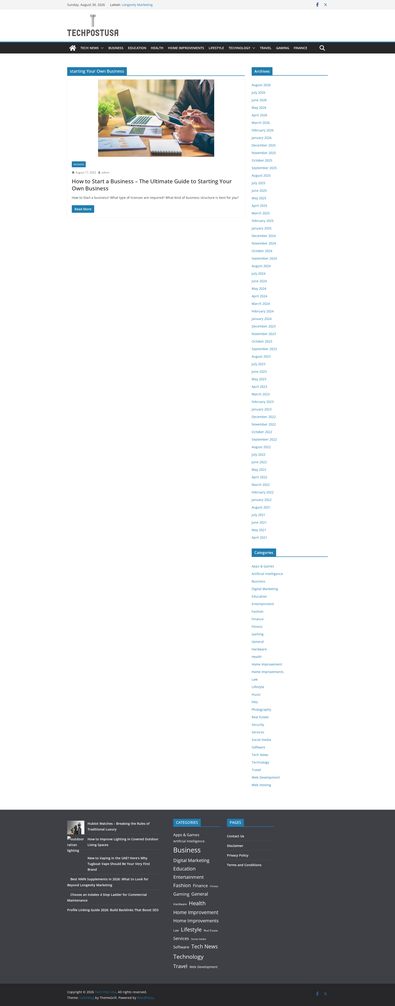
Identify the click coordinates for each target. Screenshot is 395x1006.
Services (258, 732)
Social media (261, 739)
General (258, 641)
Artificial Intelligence (267, 574)
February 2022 (263, 492)
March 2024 (261, 303)
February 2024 (263, 311)
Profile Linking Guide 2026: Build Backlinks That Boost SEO (113, 910)
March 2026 (261, 122)
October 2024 (262, 251)
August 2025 (261, 175)
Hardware (259, 649)
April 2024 (259, 296)
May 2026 (259, 107)
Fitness (257, 626)
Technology (239, 48)
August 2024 (261, 266)
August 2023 (261, 356)
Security (258, 724)
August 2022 (261, 447)
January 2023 (262, 409)
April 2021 (259, 537)
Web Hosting (261, 785)
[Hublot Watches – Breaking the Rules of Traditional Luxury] (75, 827)
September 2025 (264, 168)
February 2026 (263, 130)
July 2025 (258, 183)
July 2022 (258, 454)
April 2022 (259, 477)
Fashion (258, 611)
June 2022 (259, 462)
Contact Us (235, 836)
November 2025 (264, 153)
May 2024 (259, 288)
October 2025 (262, 160)
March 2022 (261, 484)
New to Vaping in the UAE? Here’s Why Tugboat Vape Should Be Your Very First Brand (119, 864)
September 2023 (264, 349)
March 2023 (261, 394)
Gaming (282, 48)
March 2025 (261, 213)
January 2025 (262, 228)
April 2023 (259, 386)
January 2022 (262, 500)
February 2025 (263, 220)
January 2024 (262, 319)
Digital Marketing (265, 589)
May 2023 (259, 379)
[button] (101, 48)
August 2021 (261, 507)
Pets (255, 702)
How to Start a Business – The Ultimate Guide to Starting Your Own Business (152, 184)
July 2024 (258, 273)
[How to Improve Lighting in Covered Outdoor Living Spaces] (75, 844)
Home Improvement (267, 664)
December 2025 (264, 145)
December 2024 (264, 236)
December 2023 (264, 326)
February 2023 (263, 401)
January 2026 (262, 138)
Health (157, 48)
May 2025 (259, 198)
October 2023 (262, 341)
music (256, 694)
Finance (300, 48)
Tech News (89, 48)
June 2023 (259, 371)
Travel (266, 48)
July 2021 (258, 515)
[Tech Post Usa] (72, 48)
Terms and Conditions (244, 865)
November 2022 (264, 424)
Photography (261, 709)
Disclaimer (235, 846)
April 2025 (259, 205)
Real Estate (260, 717)
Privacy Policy (237, 855)
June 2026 (259, 100)
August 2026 (261, 85)
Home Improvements (186, 48)
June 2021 (259, 522)
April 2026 (259, 115)
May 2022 (259, 469)
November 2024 (264, 243)
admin (105, 172)
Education (137, 48)
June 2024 (259, 281)
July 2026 (258, 92)
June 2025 (259, 190)
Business (115, 48)
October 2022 (262, 432)
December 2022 (264, 417)
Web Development (266, 777)
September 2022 (264, 439)
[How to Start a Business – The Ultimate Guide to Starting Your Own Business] (156, 118)
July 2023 (258, 364)
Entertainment (263, 604)
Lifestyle (216, 48)
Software (258, 747)
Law (255, 679)
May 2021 (259, 530)
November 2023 (264, 334)
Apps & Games (263, 566)
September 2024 (264, 258)
